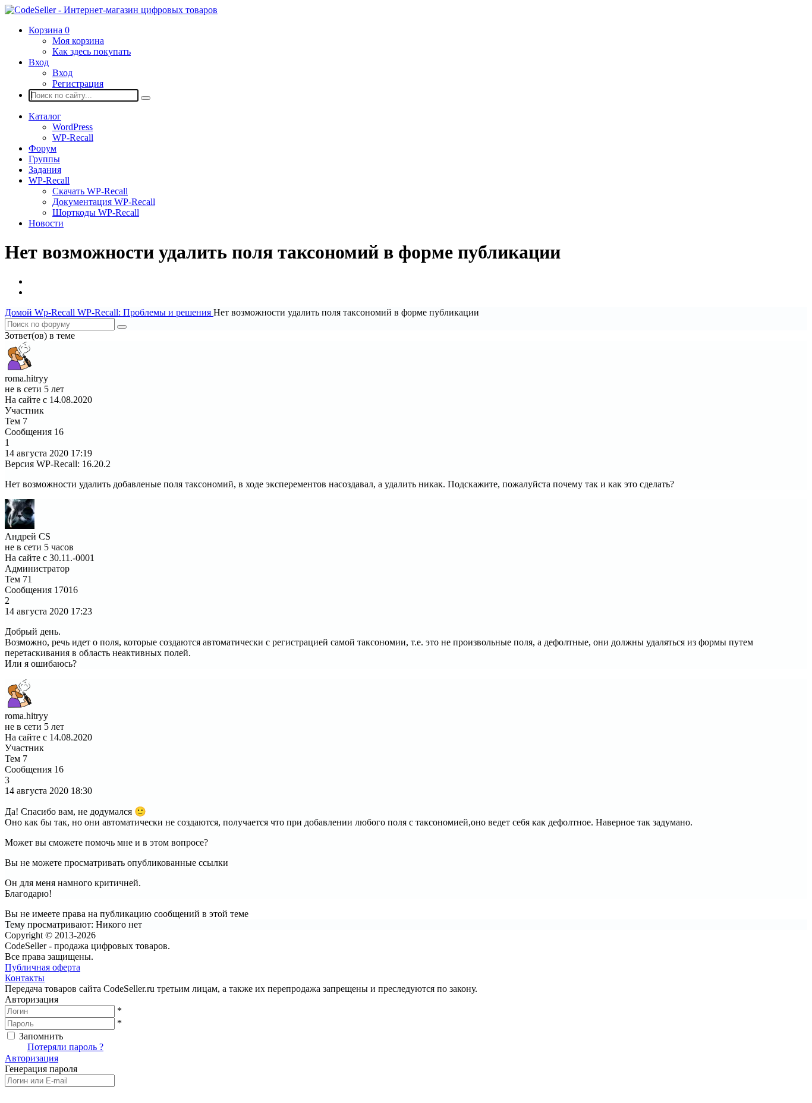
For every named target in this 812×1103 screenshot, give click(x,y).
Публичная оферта (42, 967)
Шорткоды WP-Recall (95, 212)
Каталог (45, 116)
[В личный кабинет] (19, 368)
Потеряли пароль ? (65, 1047)
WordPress (72, 127)
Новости (46, 223)
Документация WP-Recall (103, 202)
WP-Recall (72, 138)
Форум (42, 148)
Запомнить (41, 1036)
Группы (44, 159)
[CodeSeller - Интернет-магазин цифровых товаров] (111, 10)
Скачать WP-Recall (90, 191)
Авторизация (31, 1058)
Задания (45, 170)
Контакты (25, 978)
